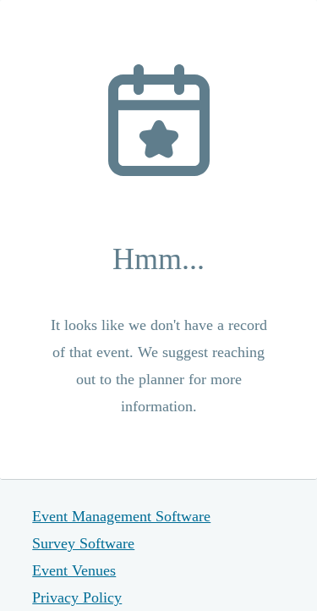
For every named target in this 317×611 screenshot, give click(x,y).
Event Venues (74, 570)
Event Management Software (121, 516)
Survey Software (83, 543)
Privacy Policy (77, 597)
